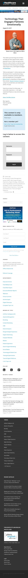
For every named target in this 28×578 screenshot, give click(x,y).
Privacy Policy (6, 251)
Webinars (5, 293)
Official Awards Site (8, 268)
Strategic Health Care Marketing (10, 550)
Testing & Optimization (9, 355)
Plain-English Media (8, 548)
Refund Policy (7, 562)
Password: (9, 155)
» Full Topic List (7, 361)
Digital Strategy (13, 182)
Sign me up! (14, 246)
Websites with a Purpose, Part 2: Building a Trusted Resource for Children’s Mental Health (14, 394)
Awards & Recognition (8, 317)
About (10, 8)
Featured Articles (7, 281)
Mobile (5, 187)
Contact (21, 8)
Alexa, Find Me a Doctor (9, 97)
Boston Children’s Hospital (17, 81)
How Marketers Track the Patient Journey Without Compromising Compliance (13, 410)
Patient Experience (12, 187)
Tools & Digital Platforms (9, 358)
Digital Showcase (7, 302)
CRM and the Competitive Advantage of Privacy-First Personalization (12, 509)
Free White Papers (7, 287)
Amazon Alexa (8, 192)
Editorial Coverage (7, 273)
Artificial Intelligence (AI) (9, 314)
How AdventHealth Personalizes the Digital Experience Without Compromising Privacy (14, 386)
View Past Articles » (14, 255)
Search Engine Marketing (9, 346)
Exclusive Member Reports (10, 290)
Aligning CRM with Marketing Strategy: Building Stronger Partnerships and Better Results (13, 515)
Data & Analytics (7, 329)
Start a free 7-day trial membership (13, 124)
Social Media (6, 349)
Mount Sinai (6, 79)
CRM (11, 180)
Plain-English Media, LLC (14, 542)
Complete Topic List (8, 305)
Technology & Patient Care (9, 352)
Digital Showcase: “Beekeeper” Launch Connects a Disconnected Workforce (12, 379)
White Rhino (7, 68)
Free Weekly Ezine (7, 284)
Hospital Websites (17, 185)
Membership (15, 8)
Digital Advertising (8, 334)
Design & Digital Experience (10, 331)
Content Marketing (8, 323)
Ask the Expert (6, 299)
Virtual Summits (7, 296)
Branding (7, 178)
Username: (9, 146)
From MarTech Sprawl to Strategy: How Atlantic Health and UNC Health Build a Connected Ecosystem (13, 402)
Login (25, 8)
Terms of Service (14, 251)
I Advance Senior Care (8, 554)
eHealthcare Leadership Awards (10, 552)
